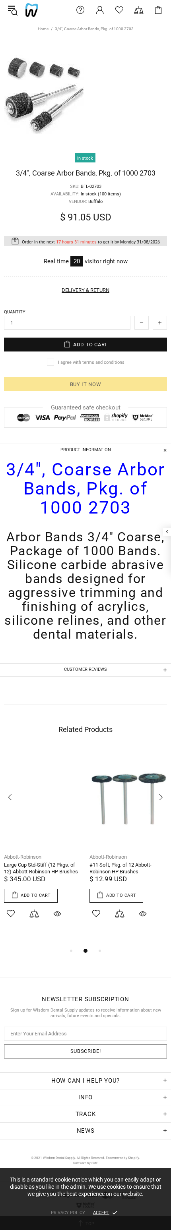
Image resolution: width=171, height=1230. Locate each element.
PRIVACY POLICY (68, 1212)
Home (43, 29)
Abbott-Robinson (22, 857)
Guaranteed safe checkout (85, 407)
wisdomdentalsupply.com (31, 10)
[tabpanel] (43, 843)
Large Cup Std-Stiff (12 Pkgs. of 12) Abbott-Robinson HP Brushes (41, 868)
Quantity (14, 312)
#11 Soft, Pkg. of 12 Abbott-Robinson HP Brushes (120, 868)
